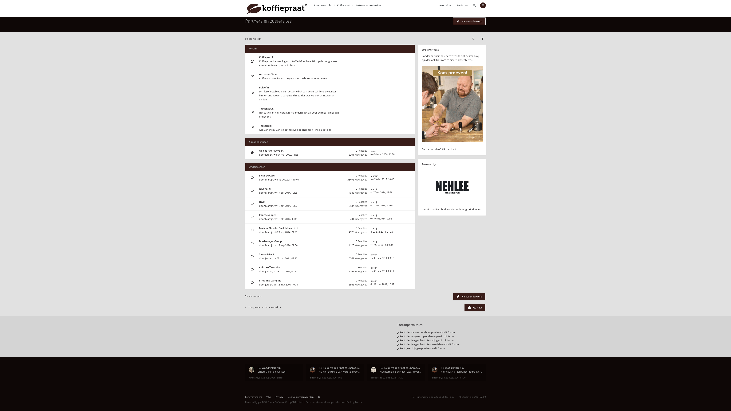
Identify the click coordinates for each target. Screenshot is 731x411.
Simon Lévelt (266, 254)
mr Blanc (253, 377)
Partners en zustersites (268, 21)
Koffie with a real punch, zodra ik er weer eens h (462, 371)
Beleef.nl (264, 87)
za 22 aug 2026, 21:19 (271, 377)
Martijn (269, 179)
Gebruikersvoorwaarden (301, 396)
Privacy (279, 396)
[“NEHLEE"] (452, 205)
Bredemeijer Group (270, 241)
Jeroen (268, 154)
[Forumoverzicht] (277, 8)
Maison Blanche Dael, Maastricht (278, 228)
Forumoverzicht (253, 396)
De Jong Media (354, 402)
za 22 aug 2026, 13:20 (391, 377)
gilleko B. (314, 377)
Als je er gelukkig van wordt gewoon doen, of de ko (340, 371)
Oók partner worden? (271, 150)
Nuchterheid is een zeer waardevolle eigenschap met (400, 371)
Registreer (462, 5)
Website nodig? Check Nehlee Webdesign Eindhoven (451, 209)
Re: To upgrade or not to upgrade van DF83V (340, 368)
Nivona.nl (265, 188)
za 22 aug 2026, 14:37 (332, 377)
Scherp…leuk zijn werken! (272, 371)
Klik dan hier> (449, 149)
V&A (268, 396)
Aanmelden (445, 5)
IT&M (262, 202)
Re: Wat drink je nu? (269, 368)
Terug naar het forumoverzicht (264, 307)
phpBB (261, 402)
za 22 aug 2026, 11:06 (454, 377)
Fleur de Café (267, 175)
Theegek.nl (265, 125)
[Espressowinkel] (452, 141)
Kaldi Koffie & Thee (270, 267)
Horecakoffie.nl (268, 74)
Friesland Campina (270, 280)
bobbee (375, 377)
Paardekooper (267, 215)
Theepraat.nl (266, 108)
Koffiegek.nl (266, 57)
